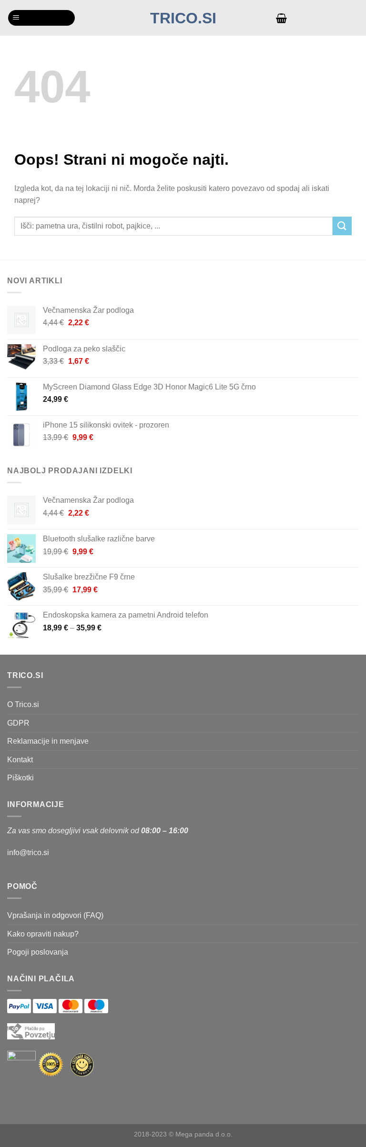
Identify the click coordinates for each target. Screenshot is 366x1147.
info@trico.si (28, 852)
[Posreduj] (342, 226)
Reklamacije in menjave (48, 741)
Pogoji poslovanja (37, 952)
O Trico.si (23, 704)
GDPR (18, 723)
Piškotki (20, 778)
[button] (41, 18)
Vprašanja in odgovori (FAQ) (55, 915)
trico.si (183, 18)
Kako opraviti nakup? (43, 934)
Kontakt (20, 760)
